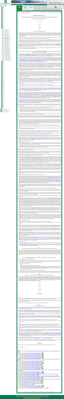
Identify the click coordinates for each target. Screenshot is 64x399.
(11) (28, 76)
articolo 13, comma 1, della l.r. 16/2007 (40, 339)
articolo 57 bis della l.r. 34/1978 (47, 179)
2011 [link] (3, 26)
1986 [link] (3, 89)
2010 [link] (3, 27)
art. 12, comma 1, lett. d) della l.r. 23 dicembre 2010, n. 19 (35, 386)
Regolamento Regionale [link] (5, 111)
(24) (47, 182)
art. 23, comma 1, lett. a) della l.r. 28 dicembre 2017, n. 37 (34, 376)
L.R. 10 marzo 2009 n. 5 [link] (6, 33)
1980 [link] (3, 96)
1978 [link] (3, 99)
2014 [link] (3, 22)
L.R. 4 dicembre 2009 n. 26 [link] (6, 53)
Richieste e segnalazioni (45, 395)
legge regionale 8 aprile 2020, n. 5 (48, 58)
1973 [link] (3, 105)
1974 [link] (3, 104)
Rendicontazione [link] (42, 6)
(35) (29, 301)
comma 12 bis (53, 207)
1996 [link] (3, 76)
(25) (37, 194)
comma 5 (37, 167)
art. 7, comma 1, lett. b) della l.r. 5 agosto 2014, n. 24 (34, 367)
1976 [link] (3, 101)
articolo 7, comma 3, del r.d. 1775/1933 (29, 174)
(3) (49, 38)
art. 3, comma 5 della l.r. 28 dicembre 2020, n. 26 (33, 365)
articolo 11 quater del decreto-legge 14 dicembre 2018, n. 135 (31, 60)
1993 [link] (3, 80)
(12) (52, 81)
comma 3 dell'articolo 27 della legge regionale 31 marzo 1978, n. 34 (45, 277)
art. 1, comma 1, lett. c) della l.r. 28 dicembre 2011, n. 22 (34, 363)
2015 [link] (3, 21)
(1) (40, 284)
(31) (56, 248)
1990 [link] (3, 84)
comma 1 (24, 57)
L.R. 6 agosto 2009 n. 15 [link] (6, 43)
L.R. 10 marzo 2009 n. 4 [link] (6, 32)
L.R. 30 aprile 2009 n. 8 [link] (6, 36)
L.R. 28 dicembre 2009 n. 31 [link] (7, 58)
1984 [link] (3, 91)
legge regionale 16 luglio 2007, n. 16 (32, 257)
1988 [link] (3, 86)
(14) (19, 86)
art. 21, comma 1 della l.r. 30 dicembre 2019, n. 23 (33, 361)
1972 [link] (3, 106)
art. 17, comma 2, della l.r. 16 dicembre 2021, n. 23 (35, 377)
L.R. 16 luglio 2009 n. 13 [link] (6, 41)
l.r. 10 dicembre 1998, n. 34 (26, 381)
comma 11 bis (27, 192)
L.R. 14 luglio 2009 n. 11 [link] (6, 39)
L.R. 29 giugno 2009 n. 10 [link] (6, 38)
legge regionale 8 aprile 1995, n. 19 (25, 242)
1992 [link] (3, 81)
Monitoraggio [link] (36, 6)
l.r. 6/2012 (50, 177)
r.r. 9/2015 (45, 182)
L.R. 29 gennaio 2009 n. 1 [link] (6, 29)
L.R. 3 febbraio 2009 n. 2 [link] (6, 30)
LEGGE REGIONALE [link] (19, 7)
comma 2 (59, 192)
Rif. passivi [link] (48, 12)
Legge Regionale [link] (4, 6)
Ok (55, 7)
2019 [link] (3, 16)
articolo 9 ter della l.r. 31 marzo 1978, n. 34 (34, 75)
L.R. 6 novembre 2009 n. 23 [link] (7, 50)
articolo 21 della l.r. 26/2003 (28, 326)
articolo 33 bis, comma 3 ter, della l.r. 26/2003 (33, 329)
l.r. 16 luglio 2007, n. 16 (25, 383)
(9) (45, 61)
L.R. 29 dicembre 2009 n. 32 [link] (7, 59)
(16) (40, 102)
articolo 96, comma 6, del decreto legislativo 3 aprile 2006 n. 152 (35, 157)
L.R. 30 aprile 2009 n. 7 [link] (6, 35)
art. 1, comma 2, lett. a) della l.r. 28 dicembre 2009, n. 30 (34, 385)
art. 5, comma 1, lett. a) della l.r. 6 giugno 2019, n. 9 (34, 382)
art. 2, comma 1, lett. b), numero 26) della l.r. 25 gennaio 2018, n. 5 (36, 351)
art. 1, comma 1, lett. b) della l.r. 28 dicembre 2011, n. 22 (34, 357)
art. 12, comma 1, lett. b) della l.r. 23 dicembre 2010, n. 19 (34, 362)
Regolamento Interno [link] (5, 110)
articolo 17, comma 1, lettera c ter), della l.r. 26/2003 (36, 319)
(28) (53, 218)
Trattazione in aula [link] (31, 7)
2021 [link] (3, 13)
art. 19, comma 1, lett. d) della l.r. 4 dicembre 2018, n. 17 (34, 355)
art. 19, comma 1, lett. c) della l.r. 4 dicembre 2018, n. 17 (34, 354)
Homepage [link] (42, 3)
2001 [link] (3, 70)
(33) (40, 274)
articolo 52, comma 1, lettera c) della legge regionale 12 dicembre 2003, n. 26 (38, 89)
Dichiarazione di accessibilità (29, 395)
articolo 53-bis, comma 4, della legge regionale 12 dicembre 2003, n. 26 (42, 138)
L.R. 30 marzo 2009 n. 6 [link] (6, 34)
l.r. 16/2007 (21, 259)
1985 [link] (3, 90)
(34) (19, 295)
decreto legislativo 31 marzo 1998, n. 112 (31, 54)
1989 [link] (3, 85)
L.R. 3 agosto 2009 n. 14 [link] (6, 42)
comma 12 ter (26, 212)
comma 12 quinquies (48, 221)
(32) (23, 259)
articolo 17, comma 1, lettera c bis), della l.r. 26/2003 (46, 315)
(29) (59, 242)
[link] (5, 4)
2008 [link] (3, 61)
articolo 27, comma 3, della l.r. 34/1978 (35, 280)
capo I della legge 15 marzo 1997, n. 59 (31, 55)
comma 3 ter (29, 113)
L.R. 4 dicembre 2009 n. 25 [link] (6, 52)
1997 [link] (3, 75)
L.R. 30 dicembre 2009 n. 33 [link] (7, 60)
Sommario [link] (41, 12)
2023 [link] (3, 11)
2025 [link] (3, 8)
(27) (58, 226)
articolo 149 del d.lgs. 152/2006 (52, 335)
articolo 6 (39, 300)
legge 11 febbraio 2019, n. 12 (41, 61)
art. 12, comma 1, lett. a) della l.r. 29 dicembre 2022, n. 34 (34, 366)
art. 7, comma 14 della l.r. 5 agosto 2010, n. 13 (26, 384)
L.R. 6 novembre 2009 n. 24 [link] (7, 51)
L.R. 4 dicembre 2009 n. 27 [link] (6, 54)
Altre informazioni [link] (58, 12)
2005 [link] (3, 65)
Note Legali (17, 395)
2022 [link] (3, 12)
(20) (32, 149)
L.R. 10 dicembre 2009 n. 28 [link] (7, 55)
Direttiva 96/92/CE (26, 95)
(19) (29, 141)
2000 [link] (3, 71)
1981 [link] (3, 95)
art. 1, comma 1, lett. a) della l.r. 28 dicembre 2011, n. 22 (34, 358)
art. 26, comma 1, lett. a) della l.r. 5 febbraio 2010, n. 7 (34, 387)
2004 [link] (3, 66)
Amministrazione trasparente (37, 395)
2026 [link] (3, 7)
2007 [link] (3, 62)
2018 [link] (3, 17)
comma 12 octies (33, 208)
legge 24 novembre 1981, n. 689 (40, 44)
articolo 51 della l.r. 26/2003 (49, 332)
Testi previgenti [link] (53, 12)
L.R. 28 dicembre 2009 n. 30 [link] (7, 57)
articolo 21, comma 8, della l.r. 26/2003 (30, 298)
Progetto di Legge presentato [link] (25, 7)
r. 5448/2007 (36, 335)
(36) (19, 322)
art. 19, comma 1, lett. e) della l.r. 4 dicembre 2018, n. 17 (34, 356)
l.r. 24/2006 (42, 307)
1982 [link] (3, 94)
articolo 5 (26, 300)
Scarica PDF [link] (24, 12)
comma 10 (31, 189)
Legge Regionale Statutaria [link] (6, 109)
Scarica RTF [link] (29, 12)
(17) (22, 105)
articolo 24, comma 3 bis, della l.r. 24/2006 (25, 310)
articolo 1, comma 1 (53, 307)
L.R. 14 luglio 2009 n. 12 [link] (6, 40)
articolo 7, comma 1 (36, 337)
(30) (37, 245)
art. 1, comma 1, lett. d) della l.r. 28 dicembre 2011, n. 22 (34, 373)
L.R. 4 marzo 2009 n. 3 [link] (6, 31)
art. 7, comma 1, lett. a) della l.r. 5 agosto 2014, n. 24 (35, 364)
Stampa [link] (20, 12)
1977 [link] (3, 100)
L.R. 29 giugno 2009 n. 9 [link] (6, 37)
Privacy (24, 395)
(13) (22, 83)
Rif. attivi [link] (45, 12)
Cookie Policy (21, 395)
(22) (48, 162)
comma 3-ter (32, 137)
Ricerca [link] (46, 3)
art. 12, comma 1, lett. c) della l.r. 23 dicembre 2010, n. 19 (34, 372)
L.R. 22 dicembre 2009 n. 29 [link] (7, 56)
